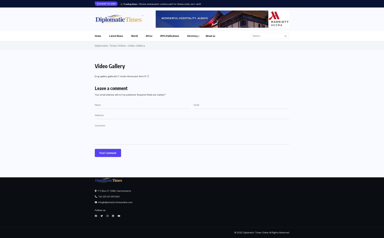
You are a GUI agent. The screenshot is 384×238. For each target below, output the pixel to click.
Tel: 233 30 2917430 (109, 196)
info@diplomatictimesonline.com (115, 202)
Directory (192, 35)
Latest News (116, 35)
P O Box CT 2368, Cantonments (114, 190)
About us (210, 35)
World (134, 35)
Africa (149, 35)
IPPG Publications (169, 35)
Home (98, 35)
